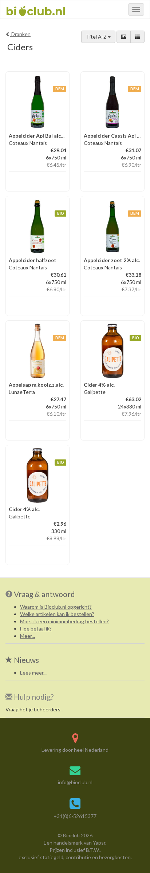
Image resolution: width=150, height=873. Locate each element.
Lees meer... (33, 672)
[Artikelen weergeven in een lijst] (137, 37)
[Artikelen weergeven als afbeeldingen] (124, 37)
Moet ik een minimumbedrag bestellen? (64, 621)
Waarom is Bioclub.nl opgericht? (56, 607)
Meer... (27, 636)
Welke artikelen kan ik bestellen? (57, 614)
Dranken (20, 34)
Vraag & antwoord (44, 594)
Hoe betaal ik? (36, 628)
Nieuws (25, 659)
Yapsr (99, 843)
